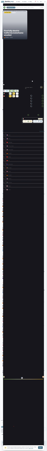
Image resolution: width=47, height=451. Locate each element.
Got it (40, 447)
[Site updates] (35, 2)
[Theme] (38, 2)
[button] (41, 7)
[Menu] (45, 2)
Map (31, 1)
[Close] (14, 7)
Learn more (31, 448)
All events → (42, 131)
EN (40, 1)
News (19, 1)
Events (25, 1)
